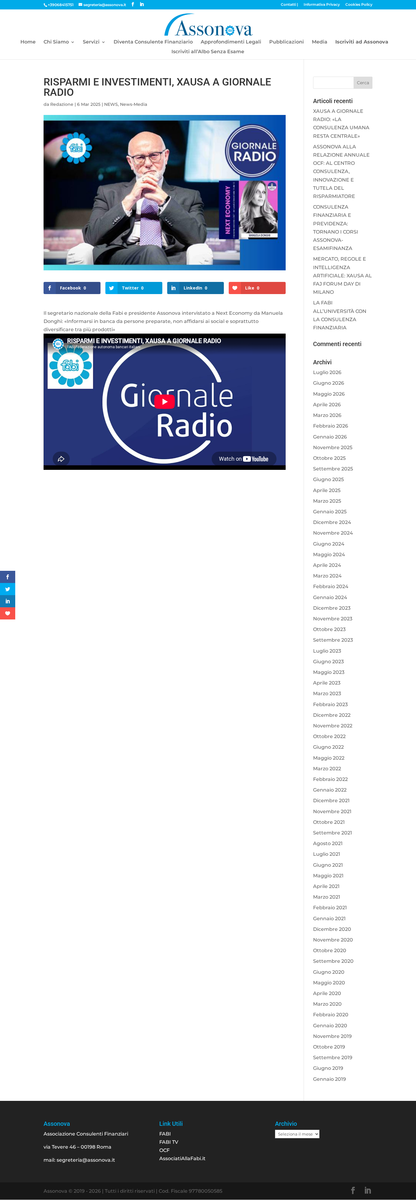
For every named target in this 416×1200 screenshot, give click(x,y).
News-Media (133, 104)
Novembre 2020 (333, 940)
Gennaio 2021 (329, 918)
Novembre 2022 (332, 726)
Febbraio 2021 (330, 907)
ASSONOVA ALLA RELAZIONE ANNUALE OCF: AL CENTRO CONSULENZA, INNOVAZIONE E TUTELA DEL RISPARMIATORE (341, 171)
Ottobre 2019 (329, 1047)
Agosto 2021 (328, 843)
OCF (164, 1150)
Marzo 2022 (327, 769)
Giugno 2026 (328, 383)
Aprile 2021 (326, 886)
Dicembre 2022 (332, 715)
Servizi (91, 42)
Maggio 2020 (329, 983)
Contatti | (289, 5)
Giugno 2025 (328, 479)
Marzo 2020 (327, 1004)
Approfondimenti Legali (231, 42)
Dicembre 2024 (332, 522)
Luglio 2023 (327, 651)
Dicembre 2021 (331, 800)
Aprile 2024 (327, 565)
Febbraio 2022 (330, 779)
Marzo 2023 (327, 693)
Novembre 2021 (332, 811)
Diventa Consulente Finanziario (153, 42)
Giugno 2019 (328, 1068)
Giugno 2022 (328, 747)
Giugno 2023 (328, 661)
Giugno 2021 (328, 865)
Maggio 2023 (328, 672)
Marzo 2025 (327, 501)
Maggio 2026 (329, 394)
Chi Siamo (56, 42)
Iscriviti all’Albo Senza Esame (207, 52)
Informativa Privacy (322, 5)
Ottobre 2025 (329, 458)
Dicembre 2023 (332, 608)
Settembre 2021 (332, 833)
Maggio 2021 (328, 876)
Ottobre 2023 (329, 629)
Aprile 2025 (326, 490)
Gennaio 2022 (330, 790)
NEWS (111, 104)
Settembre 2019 (332, 1057)
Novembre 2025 (332, 447)
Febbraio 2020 (330, 1015)
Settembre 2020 (333, 961)
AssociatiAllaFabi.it (182, 1158)
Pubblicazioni (286, 42)
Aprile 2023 (326, 683)
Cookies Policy (358, 5)
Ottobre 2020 (329, 950)
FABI (165, 1134)
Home (28, 42)
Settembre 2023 (333, 640)
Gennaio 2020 (330, 1025)
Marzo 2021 (326, 897)
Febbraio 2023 (330, 704)
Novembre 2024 (333, 533)
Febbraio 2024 (330, 586)
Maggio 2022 (328, 758)
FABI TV (168, 1142)
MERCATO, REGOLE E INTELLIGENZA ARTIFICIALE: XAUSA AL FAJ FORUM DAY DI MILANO (342, 275)
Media (319, 42)
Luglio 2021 (326, 854)
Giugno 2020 (328, 972)
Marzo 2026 (327, 415)
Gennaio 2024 (330, 597)
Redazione (61, 104)
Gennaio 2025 (330, 512)
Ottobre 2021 (329, 822)
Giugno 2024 (328, 544)
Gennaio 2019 (329, 1079)
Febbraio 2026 (330, 426)
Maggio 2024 (329, 554)
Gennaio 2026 (330, 437)
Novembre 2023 (332, 619)
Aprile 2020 (327, 993)
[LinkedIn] (141, 4)
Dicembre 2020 (332, 929)
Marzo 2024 (327, 576)
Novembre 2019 (332, 1036)
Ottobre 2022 (329, 736)
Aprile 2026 (327, 405)
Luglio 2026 (327, 372)
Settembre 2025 (333, 469)
